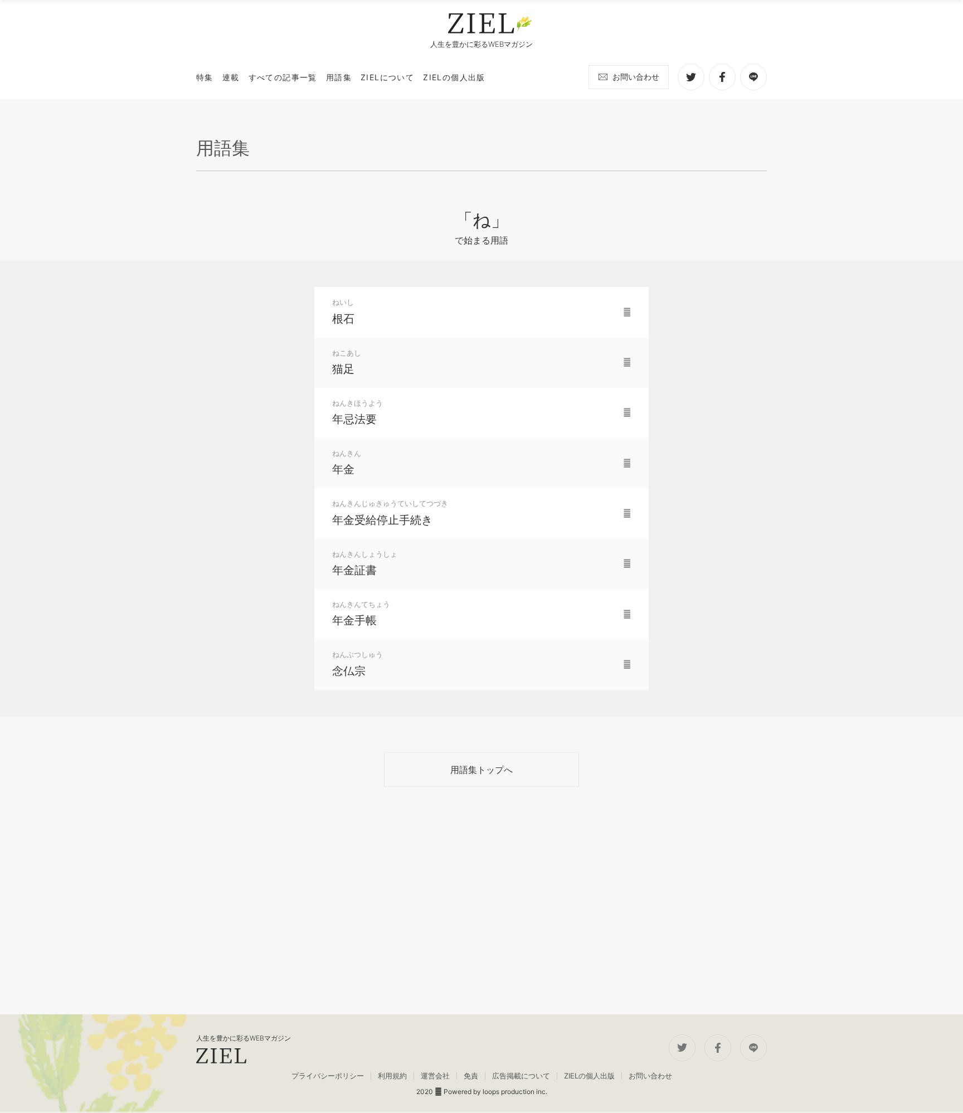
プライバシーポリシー (327, 1076)
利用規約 (392, 1076)
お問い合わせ (635, 76)
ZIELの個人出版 (589, 1076)
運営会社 (435, 1076)
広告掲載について (521, 1076)
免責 (471, 1076)
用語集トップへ (481, 769)
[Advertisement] (481, 901)
